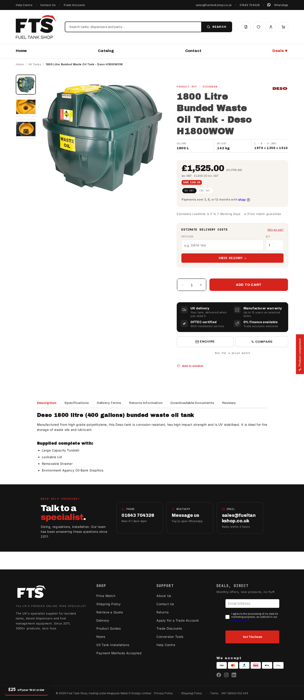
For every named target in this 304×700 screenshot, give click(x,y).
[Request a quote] (246, 27)
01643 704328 (249, 5)
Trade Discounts (169, 628)
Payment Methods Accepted (119, 653)
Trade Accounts (74, 5)
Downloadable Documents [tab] (192, 403)
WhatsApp (281, 5)
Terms (214, 693)
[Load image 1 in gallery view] (26, 85)
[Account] (271, 27)
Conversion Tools (169, 636)
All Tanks (34, 64)
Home (21, 51)
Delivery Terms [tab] (109, 403)
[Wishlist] (258, 27)
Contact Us (48, 5)
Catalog (106, 51)
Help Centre (24, 5)
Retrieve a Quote (109, 612)
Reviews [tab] (229, 403)
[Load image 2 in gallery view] (26, 107)
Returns (162, 612)
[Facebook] (219, 675)
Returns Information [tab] (146, 403)
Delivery (102, 620)
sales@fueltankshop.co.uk (214, 5)
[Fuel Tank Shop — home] (36, 27)
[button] (283, 27)
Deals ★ (280, 51)
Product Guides (108, 628)
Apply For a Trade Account (177, 620)
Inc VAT (204, 190)
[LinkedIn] (234, 675)
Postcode (187, 236)
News (100, 636)
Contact (193, 51)
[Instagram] (226, 675)
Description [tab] (46, 403)
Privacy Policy (163, 693)
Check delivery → (232, 258)
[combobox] (133, 27)
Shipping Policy (108, 604)
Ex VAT (189, 190)
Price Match (106, 596)
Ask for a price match (232, 353)
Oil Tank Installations (112, 645)
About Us (163, 596)
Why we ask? (276, 229)
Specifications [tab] (76, 403)
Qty (268, 236)
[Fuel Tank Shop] (31, 592)
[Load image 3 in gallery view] (26, 129)
